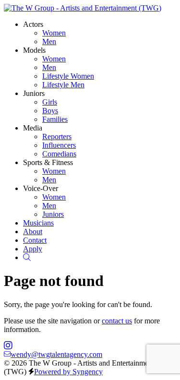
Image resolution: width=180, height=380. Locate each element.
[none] (33, 24)
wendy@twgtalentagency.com (56, 354)
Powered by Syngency (68, 372)
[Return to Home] (82, 8)
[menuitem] (54, 33)
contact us (117, 321)
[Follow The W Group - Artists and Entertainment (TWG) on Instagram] (8, 346)
